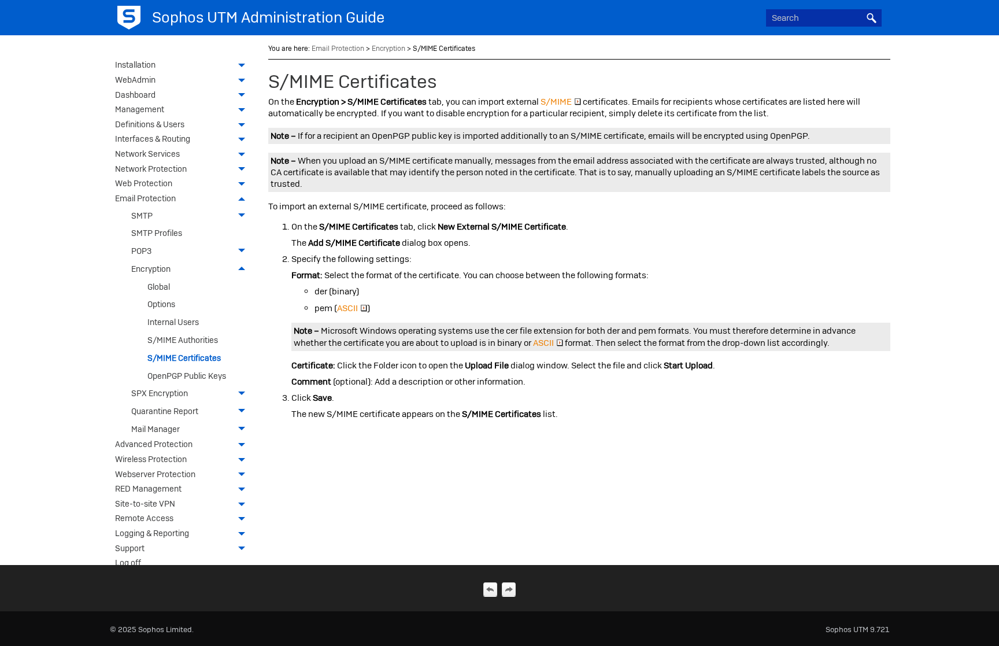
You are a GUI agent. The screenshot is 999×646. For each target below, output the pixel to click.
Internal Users (173, 322)
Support (130, 548)
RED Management (148, 488)
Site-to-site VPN (145, 504)
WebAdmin (135, 80)
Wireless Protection (151, 459)
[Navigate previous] (490, 589)
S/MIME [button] (556, 102)
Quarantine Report (164, 411)
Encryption (151, 269)
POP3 (141, 251)
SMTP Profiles (156, 233)
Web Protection (143, 183)
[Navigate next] (509, 589)
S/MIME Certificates (184, 358)
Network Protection (151, 169)
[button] (871, 18)
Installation (135, 65)
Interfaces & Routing (152, 139)
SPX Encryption (159, 393)
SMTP (142, 216)
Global (158, 287)
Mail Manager (155, 429)
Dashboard (135, 95)
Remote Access (144, 518)
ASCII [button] (347, 308)
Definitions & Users (149, 124)
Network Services (147, 154)
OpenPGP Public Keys (186, 376)
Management (139, 109)
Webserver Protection (155, 474)
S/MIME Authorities (182, 340)
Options (161, 304)
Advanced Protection (154, 444)
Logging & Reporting (152, 533)
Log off (128, 563)
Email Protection (145, 198)
